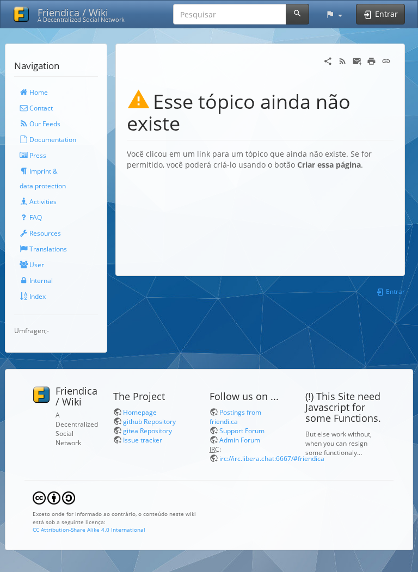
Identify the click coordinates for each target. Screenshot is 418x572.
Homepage (140, 412)
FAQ (35, 217)
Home (38, 92)
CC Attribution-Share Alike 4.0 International (89, 529)
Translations (47, 248)
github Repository (149, 421)
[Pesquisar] (297, 14)
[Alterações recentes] (342, 60)
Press (37, 155)
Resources (44, 233)
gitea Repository (147, 430)
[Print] (371, 60)
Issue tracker (142, 439)
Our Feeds (44, 123)
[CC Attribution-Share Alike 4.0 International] (54, 497)
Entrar (394, 291)
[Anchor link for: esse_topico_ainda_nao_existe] (190, 122)
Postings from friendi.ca (235, 417)
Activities (42, 201)
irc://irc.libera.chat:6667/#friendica (271, 458)
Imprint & (43, 171)
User (36, 264)
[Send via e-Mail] (357, 60)
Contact (40, 107)
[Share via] (328, 60)
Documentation (52, 139)
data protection (43, 185)
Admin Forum (239, 439)
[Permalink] (386, 60)
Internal (40, 280)
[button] (334, 14)
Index (37, 296)
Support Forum (242, 430)
